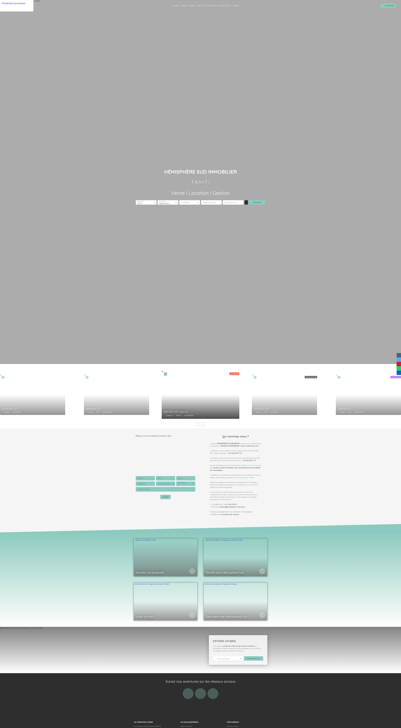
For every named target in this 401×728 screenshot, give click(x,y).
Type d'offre (140, 201)
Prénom (140, 478)
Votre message (143, 489)
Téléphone (141, 484)
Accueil (176, 6)
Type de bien (162, 201)
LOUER (198, 6)
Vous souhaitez (182, 482)
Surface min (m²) (230, 202)
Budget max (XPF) (209, 202)
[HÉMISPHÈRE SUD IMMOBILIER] (16, 5)
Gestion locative (186, 726)
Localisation (185, 202)
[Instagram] (188, 693)
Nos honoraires (232, 726)
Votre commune (164, 484)
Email (180, 478)
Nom (159, 478)
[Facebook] (200, 693)
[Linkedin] (212, 693)
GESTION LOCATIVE (210, 6)
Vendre (192, 6)
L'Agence (235, 6)
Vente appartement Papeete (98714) (147, 726)
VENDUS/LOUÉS (224, 6)
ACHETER (183, 6)
